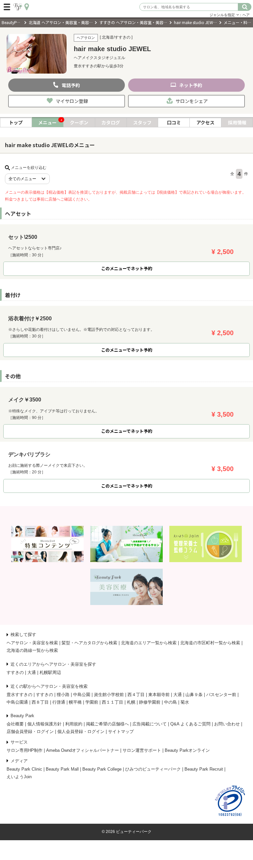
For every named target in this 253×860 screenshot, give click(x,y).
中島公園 (81, 694)
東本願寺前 (159, 694)
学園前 (91, 702)
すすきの (15, 672)
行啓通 (58, 702)
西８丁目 (40, 702)
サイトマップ (121, 731)
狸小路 (63, 694)
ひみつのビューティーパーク (153, 769)
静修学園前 (149, 702)
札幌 (131, 702)
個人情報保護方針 (44, 723)
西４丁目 (136, 694)
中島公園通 (17, 702)
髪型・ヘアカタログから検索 (89, 642)
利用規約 (73, 723)
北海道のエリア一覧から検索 (149, 642)
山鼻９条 (194, 694)
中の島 (170, 702)
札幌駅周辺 (50, 672)
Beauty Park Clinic (24, 769)
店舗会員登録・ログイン (30, 731)
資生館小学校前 (109, 694)
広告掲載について (149, 723)
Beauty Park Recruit (203, 769)
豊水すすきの (19, 694)
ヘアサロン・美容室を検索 (32, 642)
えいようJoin (19, 776)
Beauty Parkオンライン (187, 750)
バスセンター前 (221, 694)
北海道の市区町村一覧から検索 (210, 642)
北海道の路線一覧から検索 (32, 650)
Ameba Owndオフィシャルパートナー (82, 750)
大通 (31, 672)
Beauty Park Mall (62, 769)
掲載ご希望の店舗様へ (107, 723)
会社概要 (15, 723)
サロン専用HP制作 (24, 750)
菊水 (185, 702)
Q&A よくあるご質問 (190, 723)
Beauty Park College (102, 769)
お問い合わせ (227, 723)
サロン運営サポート (142, 750)
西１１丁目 (112, 702)
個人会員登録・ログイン (80, 731)
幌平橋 (75, 702)
